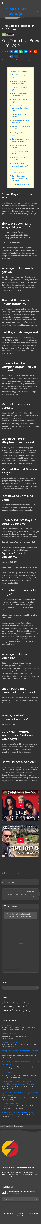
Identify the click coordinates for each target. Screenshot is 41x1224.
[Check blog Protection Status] (8, 34)
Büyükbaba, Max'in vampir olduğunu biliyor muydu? (20, 108)
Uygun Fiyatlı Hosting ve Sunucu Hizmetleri (19, 1112)
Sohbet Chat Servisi (10, 1073)
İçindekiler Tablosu (19, 71)
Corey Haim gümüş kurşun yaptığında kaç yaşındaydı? (19, 178)
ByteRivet (19, 1126)
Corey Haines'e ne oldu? (20, 184)
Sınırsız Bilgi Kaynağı (17, 11)
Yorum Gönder (10, 870)
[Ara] (38, 11)
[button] (11, 51)
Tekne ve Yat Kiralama (11, 1042)
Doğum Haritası (8, 1025)
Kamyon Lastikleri (9, 1033)
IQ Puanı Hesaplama (10, 1103)
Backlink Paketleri (7, 1126)
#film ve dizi (14, 873)
